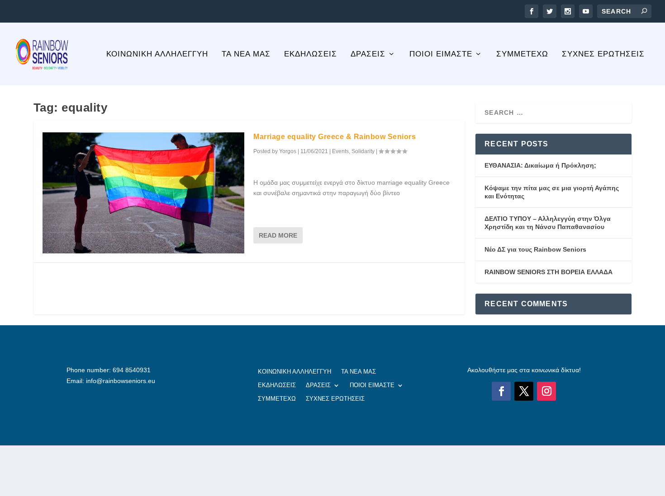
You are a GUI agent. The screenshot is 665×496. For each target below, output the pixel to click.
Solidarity (363, 151)
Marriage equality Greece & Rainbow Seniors (334, 136)
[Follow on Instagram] (546, 391)
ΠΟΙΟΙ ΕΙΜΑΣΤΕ (440, 54)
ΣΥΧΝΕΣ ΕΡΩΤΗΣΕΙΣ (603, 54)
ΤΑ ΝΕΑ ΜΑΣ (246, 54)
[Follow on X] (523, 391)
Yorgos (287, 151)
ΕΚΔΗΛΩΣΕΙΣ (310, 54)
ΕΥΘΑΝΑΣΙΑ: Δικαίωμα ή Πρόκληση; (540, 165)
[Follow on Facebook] (501, 391)
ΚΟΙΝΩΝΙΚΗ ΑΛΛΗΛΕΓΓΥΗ (157, 54)
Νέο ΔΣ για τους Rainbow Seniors (535, 249)
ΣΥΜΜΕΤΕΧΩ (522, 54)
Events (340, 151)
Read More (278, 235)
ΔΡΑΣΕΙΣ (368, 54)
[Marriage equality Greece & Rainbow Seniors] (144, 192)
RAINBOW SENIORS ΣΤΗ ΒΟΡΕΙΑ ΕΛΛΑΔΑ (548, 272)
